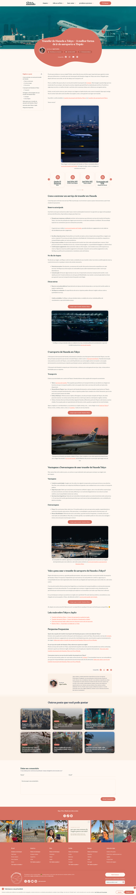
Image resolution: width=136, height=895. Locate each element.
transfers (72, 407)
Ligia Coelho (55, 49)
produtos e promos (85, 3)
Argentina (32, 856)
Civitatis (88, 83)
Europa (90, 848)
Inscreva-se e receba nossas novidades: (115, 878)
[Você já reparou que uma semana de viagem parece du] (79, 831)
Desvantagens (27, 98)
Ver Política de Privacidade (101, 892)
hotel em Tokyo (103, 405)
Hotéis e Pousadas (111, 851)
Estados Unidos (34, 854)
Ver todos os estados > (17, 864)
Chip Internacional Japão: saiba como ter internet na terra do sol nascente (72, 621)
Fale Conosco (115, 874)
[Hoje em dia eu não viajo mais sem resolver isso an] (11, 831)
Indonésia (51, 854)
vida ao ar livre (57, 3)
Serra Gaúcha (14, 859)
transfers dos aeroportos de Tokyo (97, 98)
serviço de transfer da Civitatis (69, 166)
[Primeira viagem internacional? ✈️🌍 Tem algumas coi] (102, 831)
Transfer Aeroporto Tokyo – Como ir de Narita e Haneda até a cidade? (71, 619)
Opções (120, 892)
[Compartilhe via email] (73, 57)
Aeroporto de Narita (93, 358)
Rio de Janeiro (14, 856)
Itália (89, 859)
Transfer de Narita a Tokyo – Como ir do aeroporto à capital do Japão (70, 617)
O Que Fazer (110, 859)
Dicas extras (27, 85)
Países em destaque (35, 851)
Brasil (13, 848)
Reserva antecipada (28, 81)
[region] (68, 890)
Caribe (70, 848)
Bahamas (70, 856)
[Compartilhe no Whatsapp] (69, 57)
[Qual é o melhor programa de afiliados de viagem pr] (57, 831)
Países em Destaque (54, 851)
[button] (41, 74)
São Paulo (13, 854)
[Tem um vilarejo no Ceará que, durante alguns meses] (34, 831)
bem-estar (70, 3)
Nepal (50, 856)
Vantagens (26, 96)
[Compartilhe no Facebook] (66, 57)
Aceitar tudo (129, 892)
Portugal (90, 862)
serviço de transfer (86, 345)
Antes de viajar (111, 848)
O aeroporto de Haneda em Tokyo (31, 87)
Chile (31, 859)
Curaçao (70, 862)
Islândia (89, 856)
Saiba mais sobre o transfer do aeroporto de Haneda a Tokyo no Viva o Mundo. (75, 640)
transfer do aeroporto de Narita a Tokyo (75, 98)
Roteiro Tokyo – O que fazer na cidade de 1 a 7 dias (65, 623)
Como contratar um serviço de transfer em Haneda (32, 78)
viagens (45, 3)
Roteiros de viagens (111, 862)
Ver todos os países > (35, 862)
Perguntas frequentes (28, 107)
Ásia (50, 848)
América (32, 848)
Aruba (70, 854)
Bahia (12, 862)
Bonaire (70, 859)
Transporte (26, 90)
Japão (50, 859)
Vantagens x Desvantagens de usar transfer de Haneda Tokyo (31, 93)
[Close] (134, 887)
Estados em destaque (16, 851)
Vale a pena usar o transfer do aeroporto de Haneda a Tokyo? (30, 102)
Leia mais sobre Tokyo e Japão (30, 105)
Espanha (90, 854)
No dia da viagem (28, 83)
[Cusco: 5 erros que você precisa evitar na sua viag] (125, 831)
